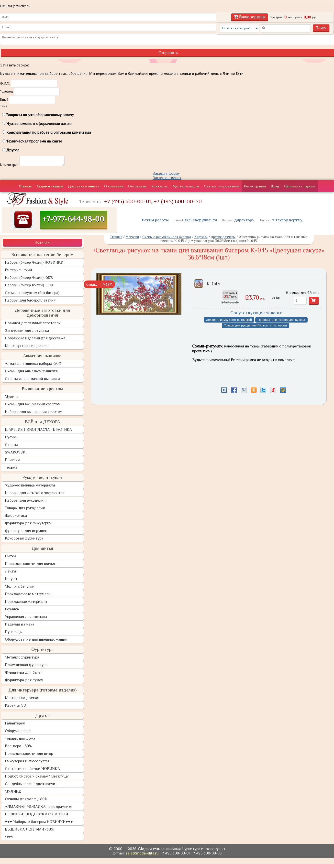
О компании (113, 186)
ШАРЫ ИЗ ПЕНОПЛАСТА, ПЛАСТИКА (38, 429)
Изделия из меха (19, 624)
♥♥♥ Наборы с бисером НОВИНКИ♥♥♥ (39, 822)
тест (9, 837)
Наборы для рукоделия (25, 500)
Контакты (159, 186)
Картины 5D (15, 705)
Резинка (12, 609)
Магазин (132, 237)
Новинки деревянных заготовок (33, 323)
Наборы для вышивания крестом (33, 412)
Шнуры (11, 579)
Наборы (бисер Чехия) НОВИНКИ (34, 262)
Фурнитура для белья (24, 672)
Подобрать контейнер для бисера (281, 320)
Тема (3, 106)
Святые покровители (221, 186)
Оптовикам (137, 186)
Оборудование (18, 731)
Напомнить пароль (299, 186)
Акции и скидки (49, 186)
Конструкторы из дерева (26, 346)
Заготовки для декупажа (27, 330)
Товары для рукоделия (25, 508)
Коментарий (9, 165)
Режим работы (155, 220)
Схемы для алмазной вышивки (31, 371)
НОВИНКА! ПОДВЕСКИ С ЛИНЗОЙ (36, 814)
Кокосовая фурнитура (24, 538)
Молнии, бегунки (19, 586)
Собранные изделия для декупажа (35, 338)
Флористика (16, 515)
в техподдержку (287, 220)
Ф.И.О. (5, 83)
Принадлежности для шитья (30, 564)
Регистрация (255, 186)
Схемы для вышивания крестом (32, 404)
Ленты (10, 571)
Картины (201, 237)
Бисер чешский (18, 270)
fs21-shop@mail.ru (201, 220)
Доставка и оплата (83, 186)
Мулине (11, 396)
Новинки (42, 242)
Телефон (6, 91)
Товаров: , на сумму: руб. (294, 17)
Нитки (10, 556)
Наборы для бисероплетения (30, 300)
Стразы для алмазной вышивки (32, 379)
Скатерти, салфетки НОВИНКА (32, 769)
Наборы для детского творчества (34, 493)
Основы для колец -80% (26, 799)
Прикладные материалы (26, 601)
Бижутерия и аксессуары (27, 761)
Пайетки (12, 460)
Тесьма (11, 467)
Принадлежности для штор (29, 753)
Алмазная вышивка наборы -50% (33, 363)
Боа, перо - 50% (18, 746)
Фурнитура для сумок (24, 680)
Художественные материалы (30, 485)
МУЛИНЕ (13, 791)
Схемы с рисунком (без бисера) (32, 293)
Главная (25, 186)
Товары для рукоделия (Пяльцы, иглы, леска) (255, 325)
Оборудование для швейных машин (36, 639)
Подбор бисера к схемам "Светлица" (37, 776)
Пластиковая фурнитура (26, 665)
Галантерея (15, 723)
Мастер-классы (185, 186)
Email (4, 99)
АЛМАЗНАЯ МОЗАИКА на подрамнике (38, 806)
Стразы (11, 445)
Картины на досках (22, 698)
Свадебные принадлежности (30, 784)
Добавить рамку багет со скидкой (229, 320)
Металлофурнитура (22, 657)
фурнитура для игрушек (26, 531)
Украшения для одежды (26, 617)
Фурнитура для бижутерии (28, 523)
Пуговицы (13, 632)
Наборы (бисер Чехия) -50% (29, 277)
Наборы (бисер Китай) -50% (29, 285)
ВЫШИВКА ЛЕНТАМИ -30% (29, 829)
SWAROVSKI (15, 452)
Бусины (11, 437)
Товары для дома (20, 738)
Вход (275, 186)
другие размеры (223, 237)
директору (244, 220)
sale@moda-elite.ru (142, 853)
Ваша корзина (251, 17)
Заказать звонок (167, 178)
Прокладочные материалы (28, 594)
